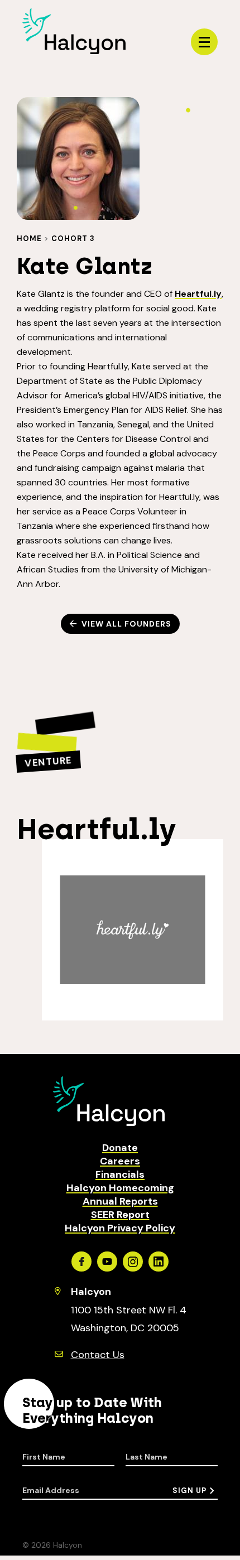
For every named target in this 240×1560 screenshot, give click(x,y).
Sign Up (189, 1490)
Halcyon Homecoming (120, 1188)
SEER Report (120, 1214)
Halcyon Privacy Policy (120, 1228)
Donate (120, 1147)
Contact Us (97, 1354)
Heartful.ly (198, 294)
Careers (120, 1161)
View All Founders (126, 624)
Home (29, 238)
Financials (120, 1174)
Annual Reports (120, 1201)
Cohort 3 (73, 238)
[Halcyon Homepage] (74, 51)
